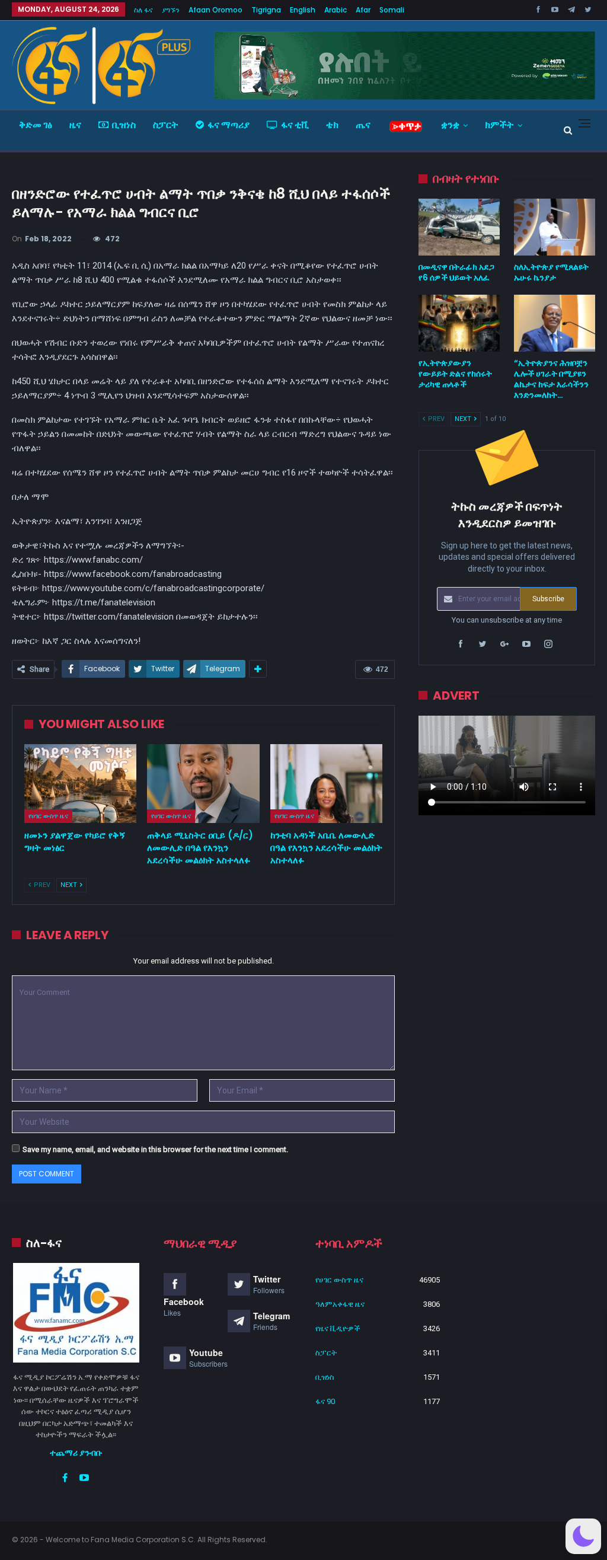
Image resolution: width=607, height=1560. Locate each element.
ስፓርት (165, 125)
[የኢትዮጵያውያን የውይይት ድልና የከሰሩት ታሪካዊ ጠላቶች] (459, 323)
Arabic (335, 10)
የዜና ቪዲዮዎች (337, 1328)
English (302, 10)
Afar (363, 10)
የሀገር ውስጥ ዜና (48, 816)
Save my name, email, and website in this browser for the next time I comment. (155, 1149)
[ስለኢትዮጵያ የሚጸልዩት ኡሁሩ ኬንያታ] (554, 227)
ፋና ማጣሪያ (228, 125)
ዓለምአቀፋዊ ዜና (340, 1304)
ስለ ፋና (143, 10)
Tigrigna (266, 10)
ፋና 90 (325, 1401)
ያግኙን (171, 10)
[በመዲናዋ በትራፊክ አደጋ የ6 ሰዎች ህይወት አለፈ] (459, 227)
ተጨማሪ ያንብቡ (76, 1453)
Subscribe (548, 599)
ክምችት (499, 125)
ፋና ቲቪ (295, 125)
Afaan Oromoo (215, 10)
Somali (391, 10)
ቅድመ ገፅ (35, 125)
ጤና (363, 125)
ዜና (75, 125)
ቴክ (332, 125)
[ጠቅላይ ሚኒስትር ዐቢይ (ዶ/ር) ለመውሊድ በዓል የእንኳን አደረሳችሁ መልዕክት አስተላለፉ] (203, 783)
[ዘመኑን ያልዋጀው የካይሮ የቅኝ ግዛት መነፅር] (80, 783)
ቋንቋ (450, 125)
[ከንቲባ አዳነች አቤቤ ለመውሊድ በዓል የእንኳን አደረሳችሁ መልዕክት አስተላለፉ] (326, 783)
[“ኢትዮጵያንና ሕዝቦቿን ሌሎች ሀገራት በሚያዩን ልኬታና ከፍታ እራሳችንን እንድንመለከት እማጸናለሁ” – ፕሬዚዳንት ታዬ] (554, 323)
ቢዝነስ (124, 125)
